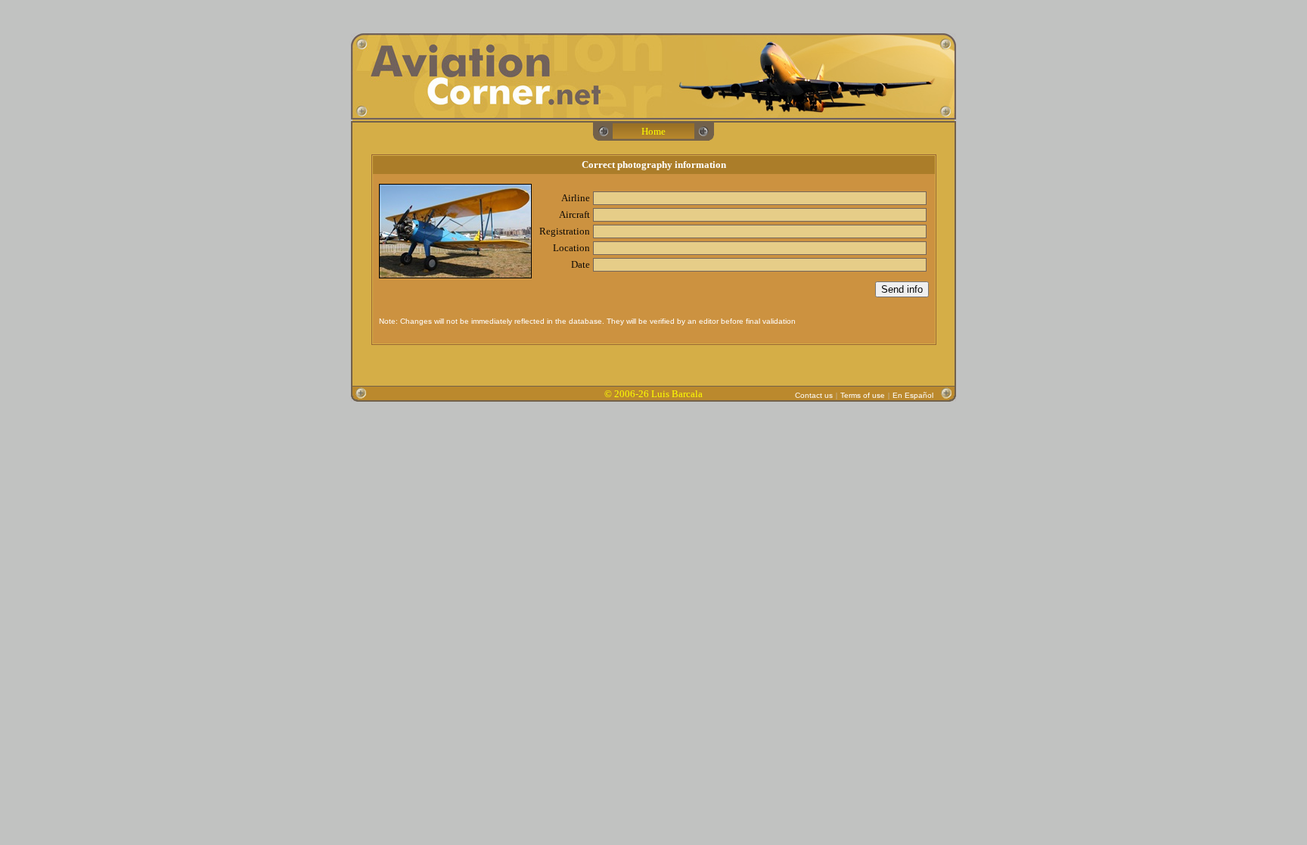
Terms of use (862, 395)
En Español (913, 395)
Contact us (814, 395)
